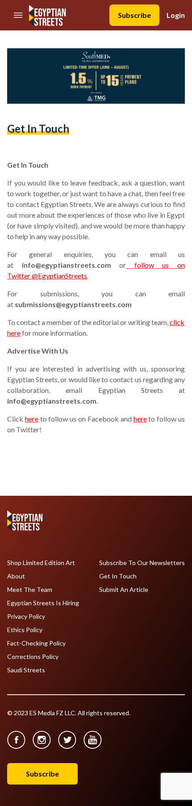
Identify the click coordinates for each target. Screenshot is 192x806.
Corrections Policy (32, 656)
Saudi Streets (26, 670)
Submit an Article (123, 589)
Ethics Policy (24, 629)
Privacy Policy (26, 616)
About (16, 576)
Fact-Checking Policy (36, 643)
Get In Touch (118, 576)
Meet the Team (29, 589)
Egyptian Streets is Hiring (43, 603)
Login (176, 15)
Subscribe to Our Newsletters (142, 562)
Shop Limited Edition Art (41, 562)
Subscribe (134, 15)
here (31, 418)
